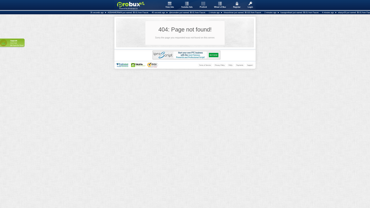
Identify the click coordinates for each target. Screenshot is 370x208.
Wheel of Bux (220, 7)
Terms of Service (205, 65)
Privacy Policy (220, 65)
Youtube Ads (187, 7)
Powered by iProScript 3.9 (128, 8)
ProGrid (203, 7)
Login (250, 7)
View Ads (169, 7)
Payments (239, 65)
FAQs (231, 65)
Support (250, 65)
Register (236, 7)
